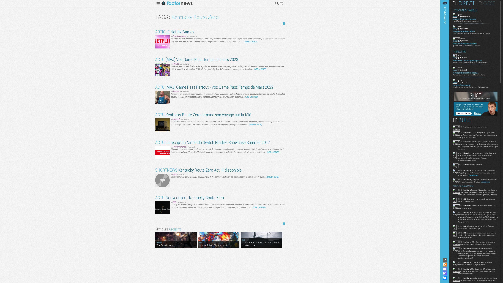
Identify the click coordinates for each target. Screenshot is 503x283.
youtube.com (473, 175)
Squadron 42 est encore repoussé (464, 19)
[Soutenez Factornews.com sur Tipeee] (475, 115)
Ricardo (176, 63)
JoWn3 (460, 26)
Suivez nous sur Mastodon (445, 273)
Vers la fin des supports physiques (465, 44)
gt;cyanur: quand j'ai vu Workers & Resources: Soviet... (469, 75)
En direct (463, 3)
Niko (175, 174)
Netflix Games (174, 32)
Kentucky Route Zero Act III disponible (198, 170)
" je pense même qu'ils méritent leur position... (467, 46)
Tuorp (459, 55)
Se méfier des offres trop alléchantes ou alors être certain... (471, 62)
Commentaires (465, 10)
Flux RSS (445, 264)
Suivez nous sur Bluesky (445, 278)
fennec (460, 14)
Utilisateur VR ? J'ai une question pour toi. (467, 60)
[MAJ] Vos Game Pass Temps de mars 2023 (196, 59)
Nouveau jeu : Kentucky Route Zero (189, 197)
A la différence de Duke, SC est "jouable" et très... (468, 21)
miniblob (176, 119)
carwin (460, 68)
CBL (174, 202)
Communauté (444, 129)
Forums (459, 52)
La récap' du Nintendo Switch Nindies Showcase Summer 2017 (212, 142)
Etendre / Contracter (445, 260)
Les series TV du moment (461, 85)
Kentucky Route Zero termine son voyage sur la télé (203, 115)
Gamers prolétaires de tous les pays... (466, 73)
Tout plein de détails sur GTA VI (464, 31)
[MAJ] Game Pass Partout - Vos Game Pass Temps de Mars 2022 (214, 87)
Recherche (277, 3)
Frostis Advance (179, 36)
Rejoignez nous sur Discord (445, 269)
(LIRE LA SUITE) (251, 41)
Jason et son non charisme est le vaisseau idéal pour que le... (472, 33)
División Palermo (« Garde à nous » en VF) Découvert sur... (471, 87)
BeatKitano (461, 38)
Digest (487, 3)
